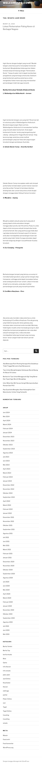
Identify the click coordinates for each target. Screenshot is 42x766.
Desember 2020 (8, 562)
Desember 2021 (8, 517)
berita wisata (7, 654)
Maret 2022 (7, 505)
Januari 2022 (7, 513)
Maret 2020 (7, 598)
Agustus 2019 (8, 622)
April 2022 (6, 501)
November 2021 (8, 521)
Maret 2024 (7, 424)
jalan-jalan (6, 675)
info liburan (7, 667)
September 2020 (9, 574)
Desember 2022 (8, 485)
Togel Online (7, 711)
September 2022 (9, 497)
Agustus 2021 (8, 533)
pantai (5, 695)
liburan (5, 687)
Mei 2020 (6, 590)
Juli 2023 (6, 457)
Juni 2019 (6, 630)
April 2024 (6, 420)
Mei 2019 (6, 634)
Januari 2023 (7, 481)
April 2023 (6, 469)
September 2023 (9, 449)
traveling (6, 715)
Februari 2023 (8, 477)
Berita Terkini (7, 646)
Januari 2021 (7, 558)
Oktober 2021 (7, 525)
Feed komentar (8, 743)
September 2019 (9, 618)
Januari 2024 (7, 432)
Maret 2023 (7, 473)
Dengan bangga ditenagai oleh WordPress (16, 761)
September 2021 (9, 529)
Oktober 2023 (8, 445)
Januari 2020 (7, 606)
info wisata (6, 671)
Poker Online (7, 699)
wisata (5, 723)
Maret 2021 (7, 549)
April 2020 (6, 594)
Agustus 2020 (8, 578)
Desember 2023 (8, 437)
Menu (22, 11)
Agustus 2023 (8, 453)
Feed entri (6, 739)
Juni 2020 (6, 586)
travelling (6, 719)
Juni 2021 (6, 541)
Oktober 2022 (8, 493)
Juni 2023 (6, 461)
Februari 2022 (8, 509)
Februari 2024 (8, 428)
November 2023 (8, 441)
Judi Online (6, 679)
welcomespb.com (16, 2)
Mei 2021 (6, 545)
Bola (4, 659)
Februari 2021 (7, 553)
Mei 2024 (6, 416)
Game (5, 663)
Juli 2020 (6, 582)
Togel (5, 707)
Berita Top (6, 650)
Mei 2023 (6, 465)
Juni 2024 (6, 412)
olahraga (6, 691)
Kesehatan (6, 683)
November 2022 (8, 489)
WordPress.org (8, 747)
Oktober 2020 (8, 570)
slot (4, 703)
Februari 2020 (8, 602)
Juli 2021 (6, 537)
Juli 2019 (6, 626)
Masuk (5, 735)
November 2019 (8, 610)
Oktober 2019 (7, 614)
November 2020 (8, 566)
